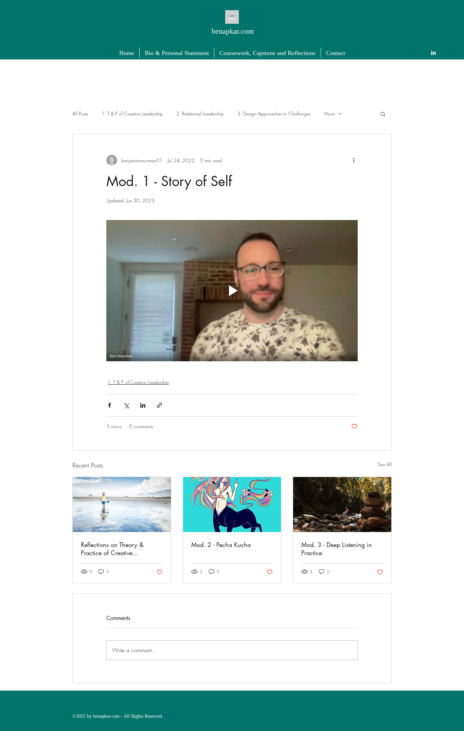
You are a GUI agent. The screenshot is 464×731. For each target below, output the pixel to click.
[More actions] (354, 160)
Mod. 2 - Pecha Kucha (221, 545)
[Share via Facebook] (109, 405)
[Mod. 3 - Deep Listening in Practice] (342, 504)
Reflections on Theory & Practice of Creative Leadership (112, 549)
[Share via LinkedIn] (143, 405)
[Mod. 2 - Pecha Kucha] (232, 504)
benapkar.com (233, 31)
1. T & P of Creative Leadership (132, 113)
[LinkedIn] (433, 52)
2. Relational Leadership (200, 113)
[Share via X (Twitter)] (126, 405)
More (329, 113)
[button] (383, 113)
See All (385, 464)
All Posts (80, 113)
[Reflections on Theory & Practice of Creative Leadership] (122, 504)
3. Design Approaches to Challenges (273, 113)
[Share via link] (159, 405)
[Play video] (232, 290)
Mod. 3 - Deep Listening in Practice (336, 549)
